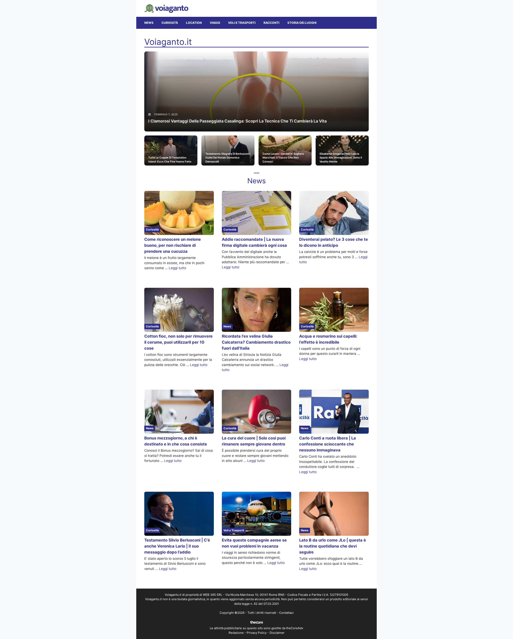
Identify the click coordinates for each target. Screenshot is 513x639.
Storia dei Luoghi (301, 23)
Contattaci (286, 613)
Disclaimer (277, 633)
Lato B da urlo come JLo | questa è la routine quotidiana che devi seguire (332, 546)
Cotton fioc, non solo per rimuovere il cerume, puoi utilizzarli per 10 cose (178, 342)
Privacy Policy (257, 633)
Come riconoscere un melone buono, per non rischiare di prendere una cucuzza (172, 245)
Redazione (236, 633)
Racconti (271, 23)
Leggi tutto (177, 268)
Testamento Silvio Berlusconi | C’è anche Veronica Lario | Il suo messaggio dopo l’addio (177, 546)
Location (194, 23)
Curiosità (170, 23)
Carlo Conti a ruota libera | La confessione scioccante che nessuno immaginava (327, 444)
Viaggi (215, 23)
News (148, 23)
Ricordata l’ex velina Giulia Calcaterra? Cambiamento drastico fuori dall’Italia (256, 342)
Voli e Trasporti (241, 23)
